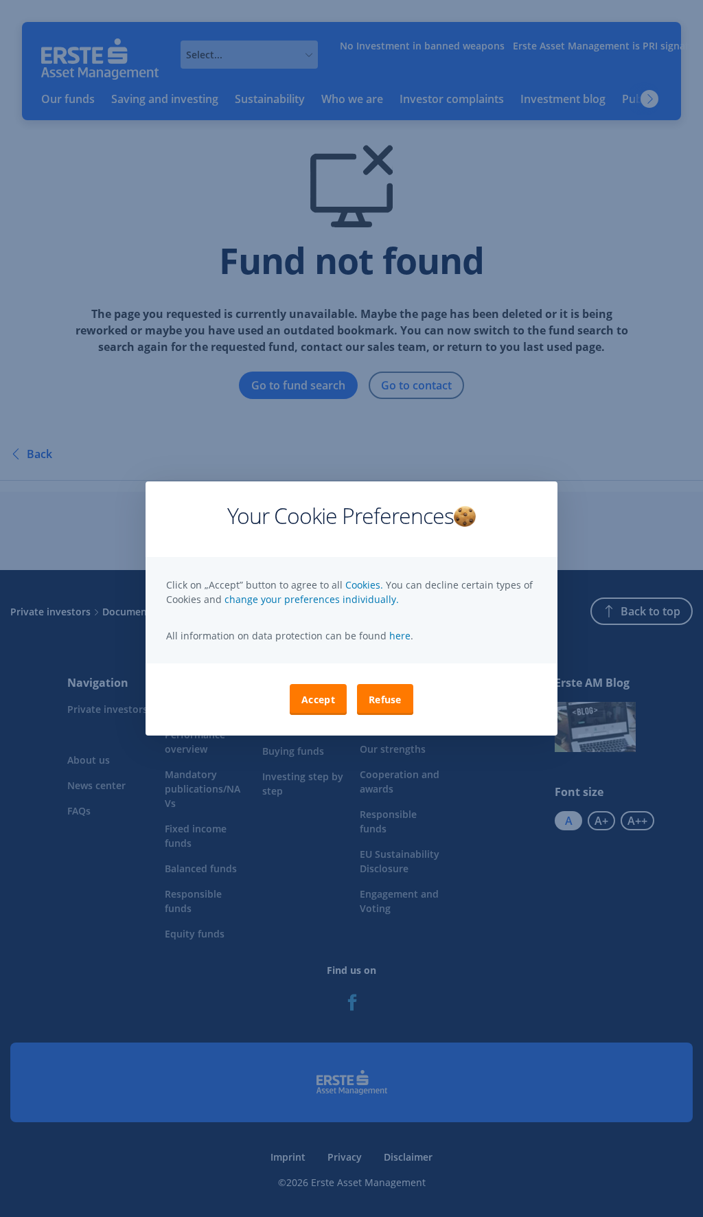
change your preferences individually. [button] (311, 599)
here (399, 635)
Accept (318, 699)
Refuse (385, 699)
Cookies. (365, 584)
